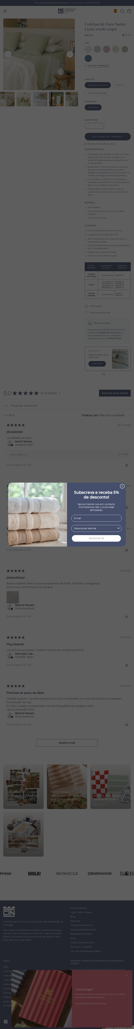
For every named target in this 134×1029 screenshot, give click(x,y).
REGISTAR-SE (96, 538)
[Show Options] (118, 528)
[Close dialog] (122, 486)
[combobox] (95, 528)
